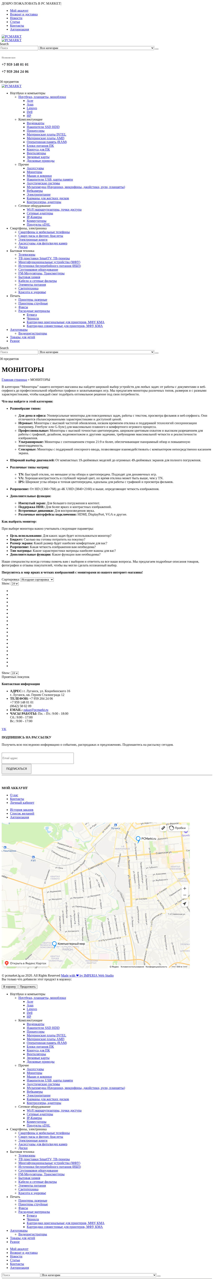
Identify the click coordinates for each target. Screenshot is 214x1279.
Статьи (15, 22)
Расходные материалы (34, 311)
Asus (30, 104)
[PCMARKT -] (12, 38)
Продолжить (28, 986)
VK (4, 729)
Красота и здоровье (32, 292)
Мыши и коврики (39, 175)
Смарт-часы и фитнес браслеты (40, 236)
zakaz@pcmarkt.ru (35, 710)
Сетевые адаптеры (40, 213)
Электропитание (39, 194)
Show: (6, 583)
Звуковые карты (38, 157)
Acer (30, 100)
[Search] (156, 49)
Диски (23, 247)
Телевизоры (26, 254)
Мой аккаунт (19, 10)
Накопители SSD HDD (43, 127)
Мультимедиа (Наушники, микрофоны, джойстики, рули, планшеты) (76, 187)
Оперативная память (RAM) (47, 142)
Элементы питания (32, 284)
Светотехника (28, 288)
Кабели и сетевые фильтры (37, 281)
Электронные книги (32, 239)
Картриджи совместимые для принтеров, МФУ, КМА (65, 326)
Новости (16, 18)
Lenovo (32, 108)
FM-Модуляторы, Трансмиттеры (41, 273)
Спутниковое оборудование (38, 269)
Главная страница (14, 379)
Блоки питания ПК (40, 145)
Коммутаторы (36, 221)
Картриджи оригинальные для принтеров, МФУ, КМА (65, 322)
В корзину (9, 986)
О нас (14, 795)
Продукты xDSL (38, 224)
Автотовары (19, 329)
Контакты (17, 25)
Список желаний (22, 813)
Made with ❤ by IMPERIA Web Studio (87, 975)
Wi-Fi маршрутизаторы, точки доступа (54, 209)
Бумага (32, 314)
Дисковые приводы (41, 160)
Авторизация (19, 29)
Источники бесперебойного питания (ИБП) (49, 266)
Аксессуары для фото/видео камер (42, 243)
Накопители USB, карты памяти (50, 179)
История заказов (21, 809)
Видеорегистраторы (32, 333)
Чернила (33, 318)
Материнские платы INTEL (46, 134)
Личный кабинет (22, 802)
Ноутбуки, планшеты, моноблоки (42, 97)
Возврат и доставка (24, 14)
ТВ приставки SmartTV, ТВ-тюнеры (44, 258)
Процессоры (36, 130)
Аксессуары (35, 168)
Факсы (23, 307)
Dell (29, 112)
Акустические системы (43, 183)
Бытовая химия (29, 277)
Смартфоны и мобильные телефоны (44, 232)
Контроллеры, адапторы (44, 202)
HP (29, 115)
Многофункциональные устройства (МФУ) (49, 262)
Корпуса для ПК (38, 149)
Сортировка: (11, 579)
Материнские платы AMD (45, 138)
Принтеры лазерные (32, 299)
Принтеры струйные (33, 303)
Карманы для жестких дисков (48, 198)
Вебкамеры (35, 190)
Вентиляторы (36, 153)
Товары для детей (22, 337)
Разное (15, 341)
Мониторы (34, 172)
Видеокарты (35, 123)
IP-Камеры (34, 217)
